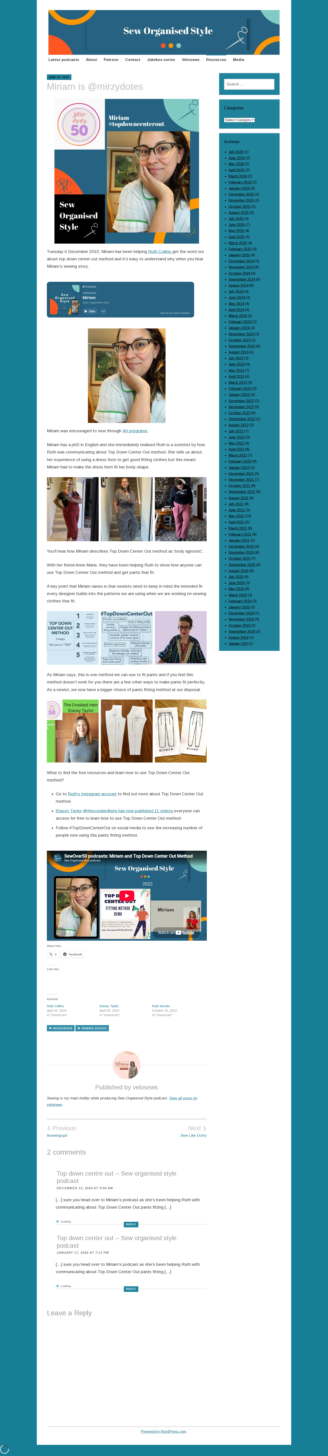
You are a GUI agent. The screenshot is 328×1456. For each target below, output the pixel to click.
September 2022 (241, 419)
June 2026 (236, 158)
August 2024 (238, 285)
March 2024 (237, 316)
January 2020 (239, 607)
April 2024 (236, 310)
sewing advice (94, 1028)
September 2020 (241, 565)
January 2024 (239, 328)
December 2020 (241, 546)
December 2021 (241, 474)
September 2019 (241, 631)
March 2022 (237, 455)
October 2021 (239, 486)
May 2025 (236, 231)
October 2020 (239, 558)
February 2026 (239, 182)
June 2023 (236, 364)
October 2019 (239, 625)
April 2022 (236, 449)
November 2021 (241, 480)
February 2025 (239, 249)
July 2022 (235, 431)
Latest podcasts (63, 60)
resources (62, 1028)
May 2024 (236, 304)
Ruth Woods (161, 1006)
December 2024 (241, 261)
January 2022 (239, 468)
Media (238, 60)
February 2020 (239, 601)
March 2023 (237, 382)
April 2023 (236, 376)
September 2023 (241, 346)
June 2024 (236, 297)
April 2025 (236, 237)
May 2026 (236, 164)
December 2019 (241, 613)
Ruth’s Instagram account (92, 794)
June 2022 (236, 437)
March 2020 (237, 595)
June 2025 (236, 225)
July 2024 (235, 291)
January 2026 (239, 188)
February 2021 (239, 534)
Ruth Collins (160, 251)
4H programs (134, 430)
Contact (132, 60)
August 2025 (238, 213)
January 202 (238, 643)
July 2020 (235, 577)
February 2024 (239, 322)
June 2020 (236, 583)
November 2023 (241, 334)
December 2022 (241, 401)
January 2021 (239, 540)
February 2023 (239, 389)
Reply (131, 1224)
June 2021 (236, 510)
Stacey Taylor (69, 810)
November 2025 (241, 200)
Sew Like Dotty (194, 1131)
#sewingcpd (62, 1131)
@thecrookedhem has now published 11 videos (128, 810)
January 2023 (239, 395)
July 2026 (235, 152)
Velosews (190, 60)
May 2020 (236, 589)
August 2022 (238, 425)
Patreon (111, 60)
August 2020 (238, 571)
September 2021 (241, 492)
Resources (216, 60)
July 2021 (235, 504)
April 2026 (236, 170)
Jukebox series (161, 60)
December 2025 (241, 194)
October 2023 (239, 340)
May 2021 (236, 516)
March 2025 (237, 243)
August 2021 (238, 498)
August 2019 (238, 637)
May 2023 (236, 370)
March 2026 (237, 176)
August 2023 (238, 352)
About (91, 60)
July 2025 (235, 219)
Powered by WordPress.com (163, 1431)
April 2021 (236, 522)
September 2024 (241, 279)
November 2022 (241, 407)
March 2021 (237, 528)
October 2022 (239, 413)
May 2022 (236, 443)
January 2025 (239, 255)
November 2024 (241, 267)
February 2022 (239, 461)
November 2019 (241, 619)
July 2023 (235, 358)
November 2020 (241, 552)
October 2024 (239, 273)
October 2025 (239, 207)
